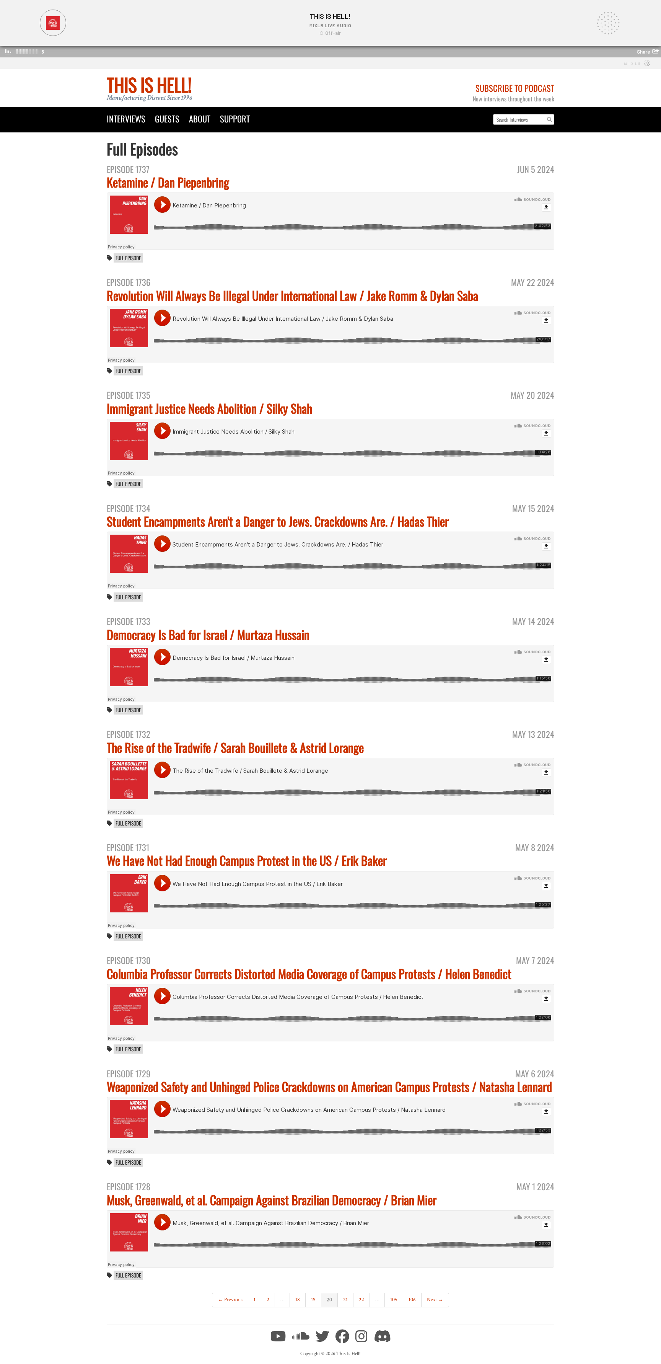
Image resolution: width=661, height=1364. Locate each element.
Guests (167, 118)
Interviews (126, 118)
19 (313, 1299)
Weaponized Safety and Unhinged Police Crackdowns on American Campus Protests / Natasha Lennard (329, 1086)
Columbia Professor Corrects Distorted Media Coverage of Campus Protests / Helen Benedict (309, 973)
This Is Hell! (149, 84)
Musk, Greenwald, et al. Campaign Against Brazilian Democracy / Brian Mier (271, 1200)
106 (412, 1299)
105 (393, 1299)
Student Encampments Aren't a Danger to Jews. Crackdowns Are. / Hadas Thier (278, 521)
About (199, 118)
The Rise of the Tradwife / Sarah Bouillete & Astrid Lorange (235, 747)
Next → (435, 1299)
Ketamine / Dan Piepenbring (168, 182)
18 (297, 1299)
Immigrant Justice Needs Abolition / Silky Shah (209, 408)
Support (235, 118)
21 (345, 1299)
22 (361, 1299)
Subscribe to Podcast (514, 88)
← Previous (230, 1299)
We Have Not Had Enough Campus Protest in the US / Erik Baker (247, 860)
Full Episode (128, 258)
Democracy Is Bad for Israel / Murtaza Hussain (208, 634)
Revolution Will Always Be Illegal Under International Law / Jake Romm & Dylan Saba (292, 295)
